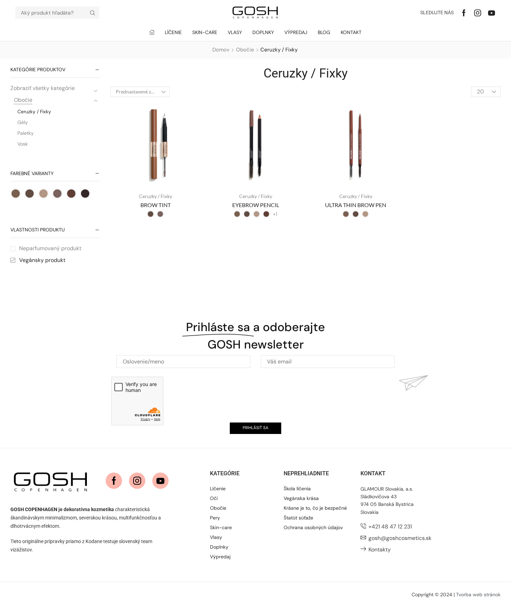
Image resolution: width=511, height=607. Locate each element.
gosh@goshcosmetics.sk (399, 538)
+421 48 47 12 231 (390, 526)
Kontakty (379, 549)
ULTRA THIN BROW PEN (355, 205)
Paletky (25, 133)
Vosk (22, 144)
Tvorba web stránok (478, 594)
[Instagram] (477, 12)
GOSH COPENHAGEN (33, 509)
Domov (220, 49)
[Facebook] (464, 12)
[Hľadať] (92, 13)
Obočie (245, 49)
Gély (22, 122)
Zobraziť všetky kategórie (42, 88)
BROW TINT (155, 205)
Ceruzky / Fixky (34, 111)
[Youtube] (491, 12)
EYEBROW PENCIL (255, 205)
